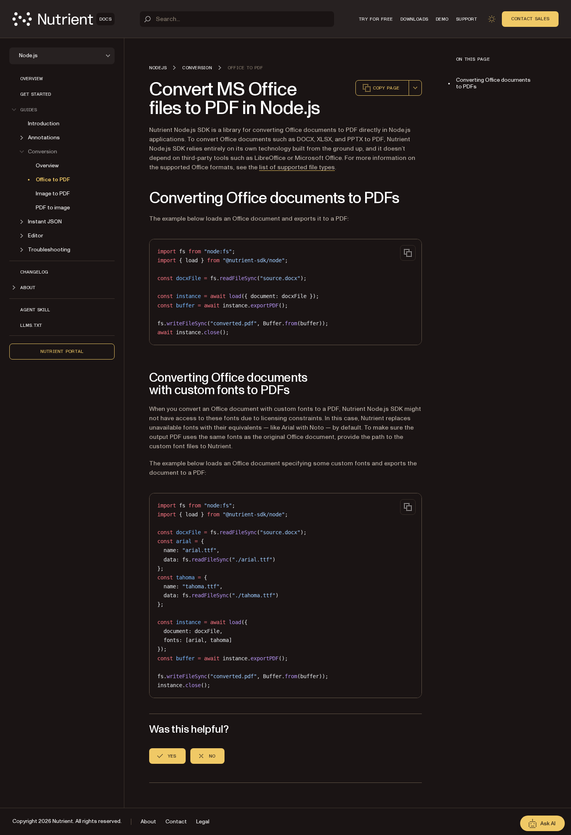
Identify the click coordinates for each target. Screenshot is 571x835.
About (148, 821)
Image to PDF (53, 193)
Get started (35, 94)
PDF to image (53, 207)
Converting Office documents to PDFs (493, 83)
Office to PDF (53, 179)
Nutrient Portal (62, 351)
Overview (31, 78)
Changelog (34, 272)
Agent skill (35, 309)
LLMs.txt (31, 325)
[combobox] (415, 88)
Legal (202, 821)
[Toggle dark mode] (492, 19)
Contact (176, 821)
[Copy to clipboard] (408, 253)
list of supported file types (297, 167)
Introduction (43, 123)
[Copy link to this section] (138, 198)
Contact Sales (530, 18)
